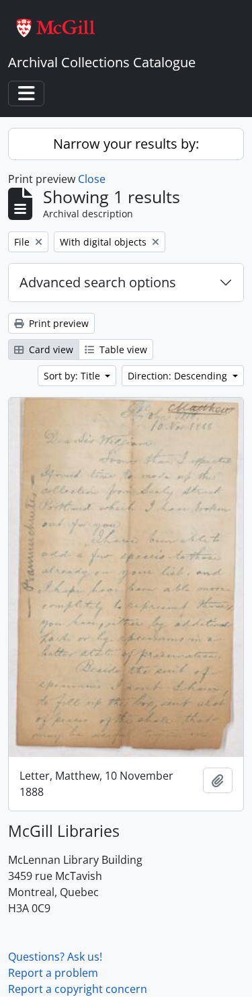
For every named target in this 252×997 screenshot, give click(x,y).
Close (92, 179)
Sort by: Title (73, 375)
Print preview (57, 323)
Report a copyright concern (77, 989)
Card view (49, 349)
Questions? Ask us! (55, 956)
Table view (122, 349)
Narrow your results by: (126, 144)
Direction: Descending (179, 375)
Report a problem (53, 972)
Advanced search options (97, 282)
